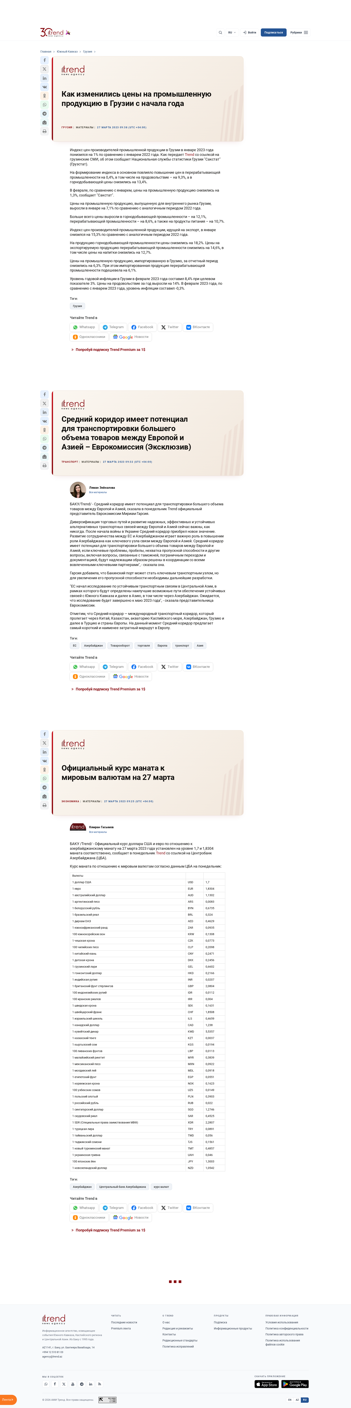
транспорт (182, 645)
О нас (166, 1322)
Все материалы (98, 492)
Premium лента (121, 1328)
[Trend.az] (55, 32)
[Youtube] (72, 1384)
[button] (44, 60)
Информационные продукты (233, 1328)
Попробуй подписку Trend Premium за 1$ (110, 349)
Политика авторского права (284, 1334)
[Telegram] (81, 1384)
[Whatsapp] (46, 1384)
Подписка (220, 1322)
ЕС (74, 645)
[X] (63, 1384)
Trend (189, 154)
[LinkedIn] (90, 1384)
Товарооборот (120, 645)
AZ (297, 1399)
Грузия (77, 306)
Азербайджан (93, 645)
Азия (200, 645)
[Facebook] (54, 1384)
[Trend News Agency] (53, 1319)
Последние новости (124, 1322)
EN (289, 1399)
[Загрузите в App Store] (267, 1384)
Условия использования (281, 1322)
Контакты (169, 1334)
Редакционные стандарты (179, 1340)
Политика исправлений (178, 1346)
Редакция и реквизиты (177, 1328)
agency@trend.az (52, 1356)
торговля (144, 645)
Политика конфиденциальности (286, 1328)
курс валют (161, 1186)
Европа (162, 645)
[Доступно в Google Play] (295, 1384)
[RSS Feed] (99, 1384)
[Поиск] (220, 32)
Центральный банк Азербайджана (122, 1186)
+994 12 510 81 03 (52, 1352)
